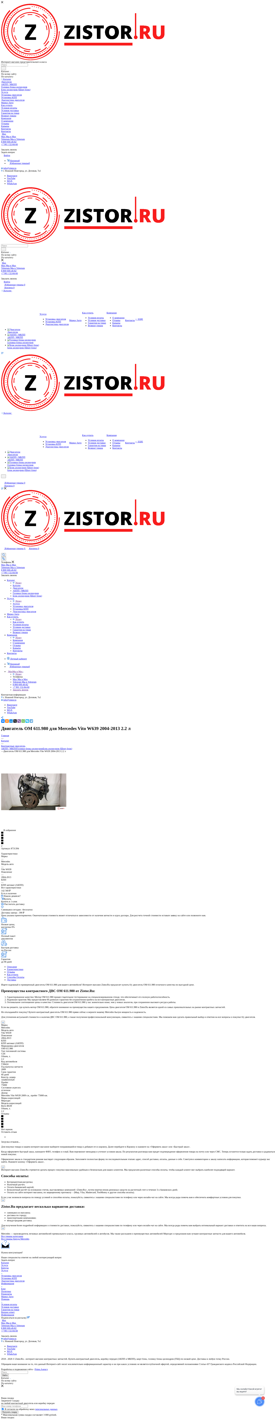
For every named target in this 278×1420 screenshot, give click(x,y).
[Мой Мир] (11, 721)
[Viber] (19, 721)
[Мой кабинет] (2, 480)
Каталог (17, 585)
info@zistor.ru (9, 168)
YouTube (11, 178)
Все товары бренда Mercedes (15, 1239)
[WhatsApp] (23, 721)
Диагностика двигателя (12, 1281)
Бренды (5, 1268)
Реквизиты (6, 1294)
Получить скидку (9, 1412)
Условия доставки (10, 1307)
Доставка (11, 980)
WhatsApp (12, 183)
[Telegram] (31, 721)
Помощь (5, 1299)
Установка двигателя (11, 1275)
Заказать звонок (20, 690)
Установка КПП (9, 1278)
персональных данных (46, 1409)
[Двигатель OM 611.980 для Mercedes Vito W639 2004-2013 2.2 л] (33, 809)
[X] (15, 721)
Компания (18, 640)
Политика (6, 1291)
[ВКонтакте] (3, 721)
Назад (18, 583)
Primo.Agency (41, 1369)
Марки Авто (7, 1296)
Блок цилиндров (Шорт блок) (57, 748)
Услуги (16, 603)
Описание (12, 967)
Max (4, 134)
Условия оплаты (9, 1304)
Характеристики (15, 969)
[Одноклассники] (7, 721)
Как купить (18, 622)
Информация (7, 1283)
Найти (5, 1375)
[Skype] (27, 721)
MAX (9, 181)
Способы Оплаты (15, 977)
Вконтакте (12, 175)
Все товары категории (12, 1236)
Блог (3, 1289)
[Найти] (3, 68)
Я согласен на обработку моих (31, 1409)
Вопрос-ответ (8, 1312)
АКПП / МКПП (9, 748)
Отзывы (11, 972)
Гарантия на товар (10, 1309)
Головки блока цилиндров (30, 748)
